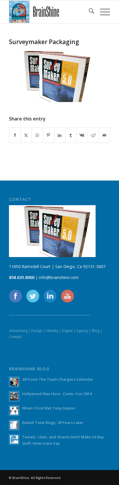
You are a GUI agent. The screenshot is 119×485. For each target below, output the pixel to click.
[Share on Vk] (82, 135)
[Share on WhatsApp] (37, 135)
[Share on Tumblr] (70, 135)
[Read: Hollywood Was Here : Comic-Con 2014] (14, 396)
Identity (52, 330)
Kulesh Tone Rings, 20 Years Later (52, 422)
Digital (67, 330)
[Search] (88, 11)
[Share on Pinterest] (48, 135)
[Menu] (102, 11)
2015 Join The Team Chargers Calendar (57, 379)
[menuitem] (88, 11)
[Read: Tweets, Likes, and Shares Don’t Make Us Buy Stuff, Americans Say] (14, 439)
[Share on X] (26, 135)
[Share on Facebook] (15, 135)
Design (36, 330)
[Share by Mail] (104, 135)
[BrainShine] (49, 11)
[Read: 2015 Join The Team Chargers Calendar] (14, 382)
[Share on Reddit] (93, 135)
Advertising (18, 330)
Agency (82, 330)
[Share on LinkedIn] (59, 135)
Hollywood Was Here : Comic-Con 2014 (57, 393)
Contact (15, 336)
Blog (95, 330)
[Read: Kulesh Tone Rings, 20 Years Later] (14, 425)
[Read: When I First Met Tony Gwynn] (14, 410)
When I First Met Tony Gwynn (48, 408)
